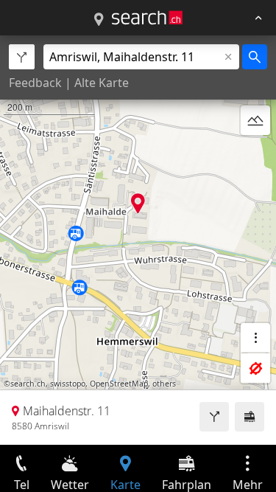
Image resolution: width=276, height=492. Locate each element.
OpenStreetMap (119, 383)
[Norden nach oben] (255, 155)
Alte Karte (101, 83)
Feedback (35, 83)
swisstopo (67, 383)
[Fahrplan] (249, 417)
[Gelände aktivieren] (255, 120)
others (164, 383)
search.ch (28, 383)
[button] (138, 203)
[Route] (214, 417)
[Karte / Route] (98, 20)
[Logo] (147, 17)
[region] (138, 240)
